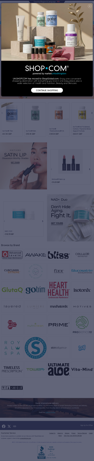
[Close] (89, 6)
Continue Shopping (47, 90)
